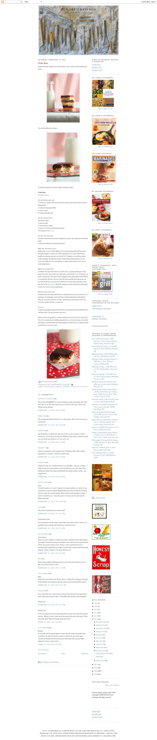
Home (63, 653)
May (39, 558)
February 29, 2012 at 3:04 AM (51, 605)
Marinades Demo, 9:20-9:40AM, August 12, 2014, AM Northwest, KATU (105, 400)
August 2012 (100, 631)
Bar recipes (49, 386)
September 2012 (101, 628)
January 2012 (100, 660)
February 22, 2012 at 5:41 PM (51, 553)
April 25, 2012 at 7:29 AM (49, 622)
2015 (96, 609)
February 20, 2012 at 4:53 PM (51, 513)
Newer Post (41, 653)
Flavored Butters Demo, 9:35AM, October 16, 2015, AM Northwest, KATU (104, 455)
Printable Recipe (43, 195)
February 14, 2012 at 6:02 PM (51, 476)
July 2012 (99, 635)
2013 (96, 616)
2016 (96, 606)
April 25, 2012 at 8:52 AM (49, 644)
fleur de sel (50, 230)
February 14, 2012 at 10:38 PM (52, 501)
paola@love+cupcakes (45, 398)
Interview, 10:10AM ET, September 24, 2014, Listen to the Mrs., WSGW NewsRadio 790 (105, 406)
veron (40, 507)
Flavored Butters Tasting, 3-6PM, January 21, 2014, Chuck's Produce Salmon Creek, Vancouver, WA (104, 341)
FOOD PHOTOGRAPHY (100, 326)
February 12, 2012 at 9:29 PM (51, 457)
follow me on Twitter (112, 685)
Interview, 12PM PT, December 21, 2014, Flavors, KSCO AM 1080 (105, 428)
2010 (96, 668)
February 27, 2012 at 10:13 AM (52, 585)
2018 (96, 603)
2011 (96, 664)
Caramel (66, 386)
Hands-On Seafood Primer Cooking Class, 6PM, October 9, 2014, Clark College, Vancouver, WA (104, 414)
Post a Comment (43, 650)
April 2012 (100, 644)
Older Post (84, 653)
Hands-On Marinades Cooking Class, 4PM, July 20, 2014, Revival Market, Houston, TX (105, 384)
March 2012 (100, 647)
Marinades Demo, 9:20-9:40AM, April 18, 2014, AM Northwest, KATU (104, 355)
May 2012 (99, 641)
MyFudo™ (41, 448)
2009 (96, 671)
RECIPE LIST (96, 67)
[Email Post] (71, 384)
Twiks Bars (43, 63)
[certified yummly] (98, 498)
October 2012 (100, 625)
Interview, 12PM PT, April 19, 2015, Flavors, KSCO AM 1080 (104, 448)
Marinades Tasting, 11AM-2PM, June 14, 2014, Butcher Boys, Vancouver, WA (105, 369)
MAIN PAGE (96, 65)
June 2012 (99, 638)
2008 (96, 674)
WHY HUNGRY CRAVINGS (101, 309)
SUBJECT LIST (97, 70)
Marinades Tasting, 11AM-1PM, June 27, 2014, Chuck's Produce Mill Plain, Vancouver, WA (105, 376)
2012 (96, 619)
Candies (58, 386)
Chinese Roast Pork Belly (104, 653)
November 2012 (101, 622)
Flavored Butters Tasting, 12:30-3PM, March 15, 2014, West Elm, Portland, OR (105, 348)
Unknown (41, 430)
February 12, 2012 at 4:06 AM (51, 425)
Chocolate (75, 386)
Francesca (41, 590)
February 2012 (101, 650)
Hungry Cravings (78, 9)
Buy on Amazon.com (105, 108)
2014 (96, 613)
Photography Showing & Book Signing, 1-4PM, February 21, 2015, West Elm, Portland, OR (105, 442)
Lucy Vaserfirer (43, 482)
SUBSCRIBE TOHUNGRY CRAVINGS (99, 317)
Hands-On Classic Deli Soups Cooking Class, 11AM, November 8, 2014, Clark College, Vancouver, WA (105, 422)
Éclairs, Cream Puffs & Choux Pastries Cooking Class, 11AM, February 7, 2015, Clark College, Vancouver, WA (105, 434)
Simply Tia (41, 416)
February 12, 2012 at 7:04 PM (51, 442)
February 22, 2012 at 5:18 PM (51, 528)
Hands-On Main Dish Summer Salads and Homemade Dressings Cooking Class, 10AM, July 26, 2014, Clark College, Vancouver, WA (104, 393)
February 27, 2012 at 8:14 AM (51, 568)
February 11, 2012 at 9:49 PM (51, 410)
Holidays (84, 386)
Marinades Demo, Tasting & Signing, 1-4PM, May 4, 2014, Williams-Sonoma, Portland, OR (105, 361)
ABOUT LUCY (97, 306)
